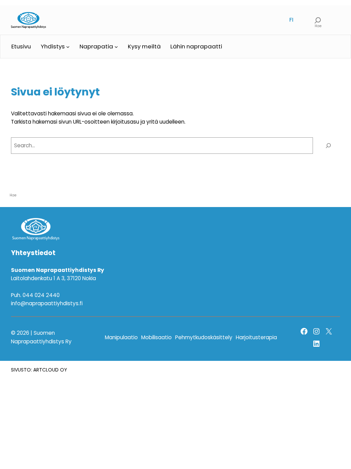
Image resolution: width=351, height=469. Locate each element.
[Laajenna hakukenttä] (318, 20)
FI (291, 19)
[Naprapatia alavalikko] (116, 46)
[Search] (328, 145)
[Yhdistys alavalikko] (68, 46)
